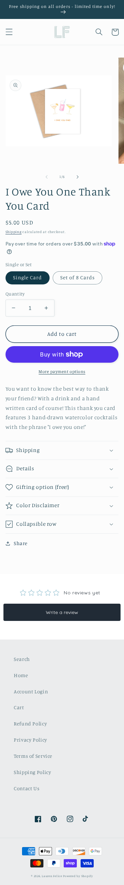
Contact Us (26, 788)
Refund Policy (30, 723)
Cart (19, 707)
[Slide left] (46, 176)
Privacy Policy (30, 740)
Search (22, 659)
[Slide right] (77, 176)
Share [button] (21, 543)
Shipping (14, 232)
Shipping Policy (32, 772)
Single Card (27, 277)
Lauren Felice (52, 876)
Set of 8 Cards (77, 277)
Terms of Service (33, 756)
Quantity (15, 293)
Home (21, 675)
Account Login (31, 691)
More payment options (62, 371)
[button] (9, 32)
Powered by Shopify (78, 876)
